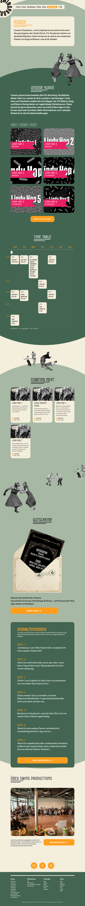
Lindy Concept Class (15, 892)
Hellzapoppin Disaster (15, 895)
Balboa (45, 884)
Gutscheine (62, 884)
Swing (45, 887)
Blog (61, 887)
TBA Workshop (30, 882)
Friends (61, 889)
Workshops (31, 7)
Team (61, 881)
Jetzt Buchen (52, 7)
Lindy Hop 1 (13, 881)
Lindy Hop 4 (13, 886)
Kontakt (61, 886)
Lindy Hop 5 (13, 887)
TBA (28, 881)
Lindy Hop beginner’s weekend (33, 884)
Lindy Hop (46, 889)
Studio (61, 882)
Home (18, 7)
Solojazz (45, 882)
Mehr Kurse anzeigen (42, 219)
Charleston (46, 886)
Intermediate (23, 124)
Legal (61, 891)
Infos (44, 7)
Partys (39, 7)
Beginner (14, 124)
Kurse (24, 7)
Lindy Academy (14, 897)
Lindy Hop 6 (13, 889)
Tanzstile (47, 879)
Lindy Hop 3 (13, 884)
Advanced (33, 124)
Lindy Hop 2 (13, 882)
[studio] (42, 812)
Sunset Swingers (14, 894)
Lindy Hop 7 (13, 891)
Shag (45, 881)
